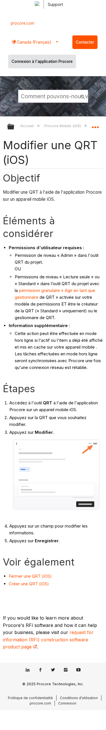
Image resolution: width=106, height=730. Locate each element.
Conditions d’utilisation (79, 698)
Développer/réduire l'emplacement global (95, 125)
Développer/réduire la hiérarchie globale (14, 127)
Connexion (67, 703)
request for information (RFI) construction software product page (48, 639)
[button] (82, 96)
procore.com (22, 23)
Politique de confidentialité (30, 698)
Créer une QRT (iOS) (29, 583)
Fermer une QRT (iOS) (30, 576)
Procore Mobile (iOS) (63, 125)
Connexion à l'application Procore (42, 61)
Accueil (27, 125)
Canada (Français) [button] (33, 42)
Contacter (85, 42)
